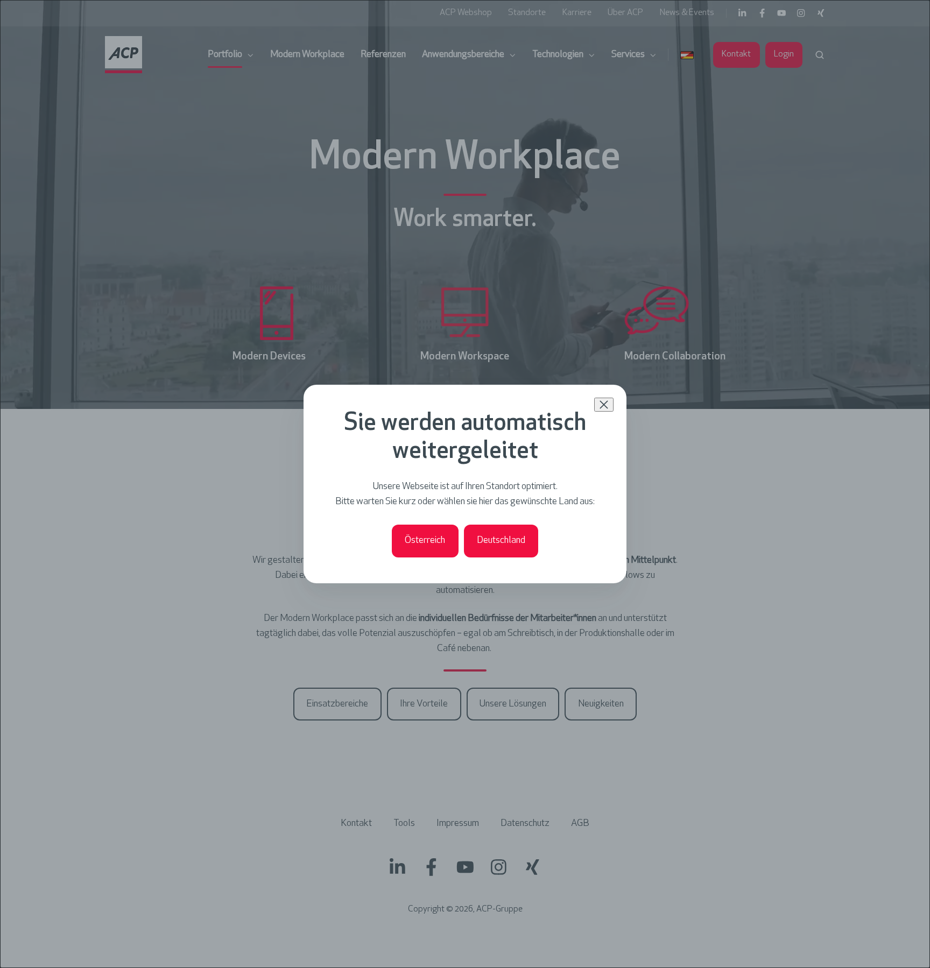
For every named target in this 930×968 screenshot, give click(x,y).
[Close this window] (604, 405)
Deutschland (501, 541)
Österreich (425, 541)
